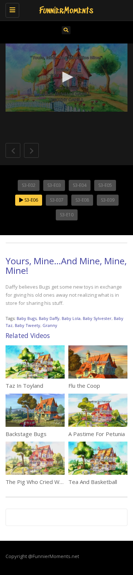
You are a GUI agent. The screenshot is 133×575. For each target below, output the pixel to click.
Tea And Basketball (92, 481)
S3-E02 (28, 185)
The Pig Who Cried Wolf (36, 481)
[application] (66, 77)
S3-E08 (82, 200)
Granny (49, 325)
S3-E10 (67, 215)
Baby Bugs (27, 318)
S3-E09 (108, 200)
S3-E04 (79, 185)
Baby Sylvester (97, 318)
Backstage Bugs (26, 434)
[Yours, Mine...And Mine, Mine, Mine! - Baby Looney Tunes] (64, 9)
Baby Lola (71, 318)
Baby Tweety (27, 325)
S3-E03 (54, 185)
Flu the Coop (84, 385)
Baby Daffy (49, 318)
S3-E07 (57, 200)
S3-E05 (105, 185)
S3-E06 (30, 200)
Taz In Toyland (24, 385)
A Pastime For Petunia (96, 434)
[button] (66, 77)
